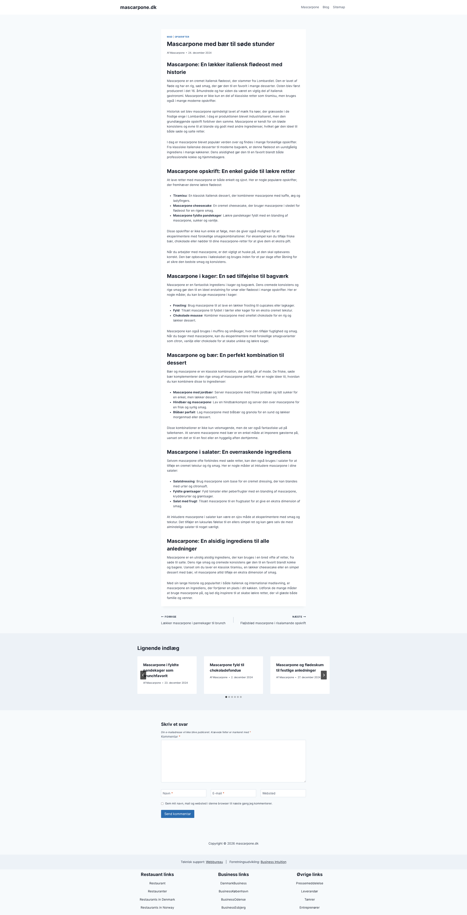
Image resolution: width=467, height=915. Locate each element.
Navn (168, 793)
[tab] (226, 697)
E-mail (218, 793)
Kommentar (170, 736)
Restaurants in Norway (157, 907)
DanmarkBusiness (233, 883)
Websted (268, 793)
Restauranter (157, 891)
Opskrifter (182, 36)
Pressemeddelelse (309, 883)
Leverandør (309, 891)
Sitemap (339, 7)
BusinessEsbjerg (233, 907)
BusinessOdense (233, 899)
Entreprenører (310, 907)
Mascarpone (310, 7)
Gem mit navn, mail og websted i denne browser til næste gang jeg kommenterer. (218, 803)
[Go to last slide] (143, 675)
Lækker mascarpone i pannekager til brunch (193, 620)
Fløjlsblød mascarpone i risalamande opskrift (273, 620)
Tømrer (309, 899)
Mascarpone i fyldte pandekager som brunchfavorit (161, 670)
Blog (326, 7)
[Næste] (324, 675)
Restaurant (157, 883)
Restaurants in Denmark (157, 899)
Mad (170, 36)
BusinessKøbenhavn (233, 891)
